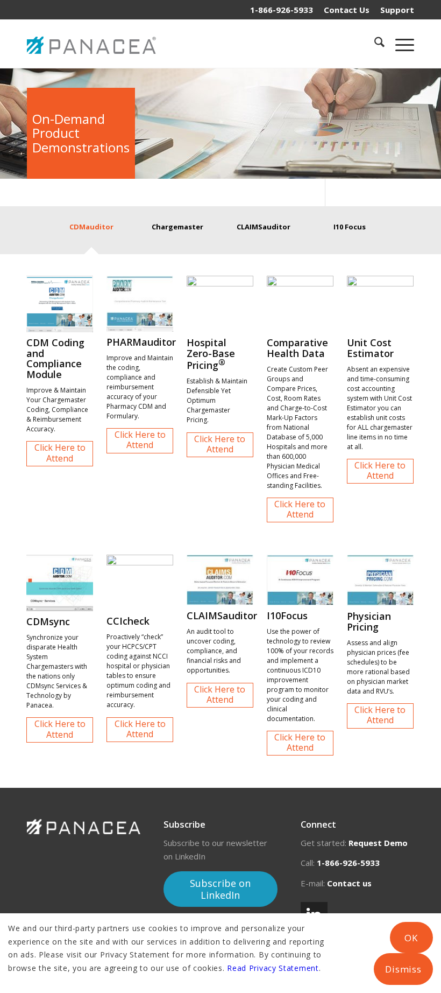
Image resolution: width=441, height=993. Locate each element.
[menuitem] (346, 9)
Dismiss (403, 969)
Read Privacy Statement (272, 968)
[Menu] (399, 43)
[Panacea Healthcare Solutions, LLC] (94, 43)
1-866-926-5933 (281, 9)
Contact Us (346, 9)
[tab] (91, 234)
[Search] (374, 43)
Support (397, 9)
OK (411, 938)
